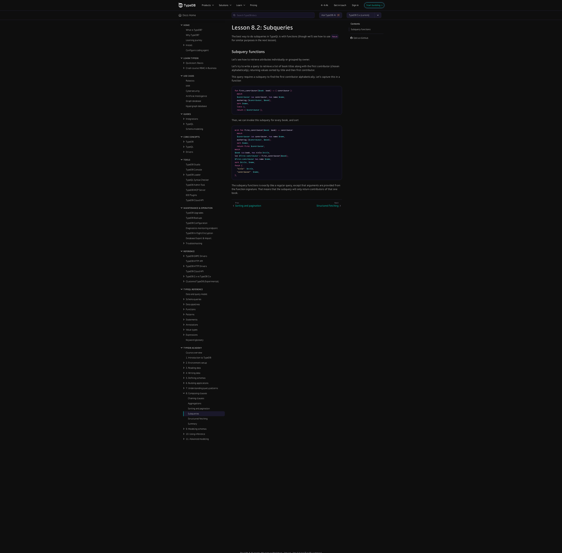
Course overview (194, 352)
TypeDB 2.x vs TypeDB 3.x (198, 276)
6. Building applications (197, 383)
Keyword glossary (194, 340)
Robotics (190, 80)
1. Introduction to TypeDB (198, 357)
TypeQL (189, 124)
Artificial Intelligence (196, 96)
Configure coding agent (197, 50)
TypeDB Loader (193, 174)
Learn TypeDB (191, 58)
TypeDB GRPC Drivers (196, 256)
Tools (187, 159)
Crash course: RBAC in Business (201, 68)
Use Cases (189, 76)
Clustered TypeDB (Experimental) (202, 281)
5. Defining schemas (195, 378)
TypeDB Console (194, 169)
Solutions (223, 5)
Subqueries (193, 413)
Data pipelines (193, 304)
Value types (192, 329)
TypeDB (189, 141)
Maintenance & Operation (198, 208)
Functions (191, 309)
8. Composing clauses (196, 393)
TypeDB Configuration (196, 223)
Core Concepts (192, 137)
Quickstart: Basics (194, 63)
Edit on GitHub (361, 38)
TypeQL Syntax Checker (197, 179)
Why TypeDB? (192, 35)
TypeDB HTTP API (194, 261)
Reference (189, 251)
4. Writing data (193, 373)
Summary (192, 423)
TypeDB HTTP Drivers (196, 266)
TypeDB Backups (194, 218)
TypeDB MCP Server (195, 190)
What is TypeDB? (194, 30)
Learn (239, 5)
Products (206, 5)
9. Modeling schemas (196, 428)
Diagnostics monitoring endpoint (202, 228)
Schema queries (193, 299)
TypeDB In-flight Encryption (199, 233)
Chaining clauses (196, 398)
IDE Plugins (191, 195)
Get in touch (340, 5)
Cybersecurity (193, 91)
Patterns (190, 314)
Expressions (192, 334)
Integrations (192, 118)
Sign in (355, 5)
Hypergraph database (196, 106)
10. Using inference (195, 434)
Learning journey (194, 40)
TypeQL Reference (193, 289)
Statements (191, 319)
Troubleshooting (194, 243)
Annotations (192, 324)
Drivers (189, 152)
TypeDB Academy (193, 348)
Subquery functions (361, 29)
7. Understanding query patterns (202, 388)
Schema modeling (194, 129)
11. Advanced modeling (197, 439)
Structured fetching (198, 418)
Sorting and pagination (199, 408)
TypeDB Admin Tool (195, 184)
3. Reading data (193, 367)
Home (187, 25)
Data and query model (196, 294)
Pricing (253, 5)
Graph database (193, 101)
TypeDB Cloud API (195, 200)
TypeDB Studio (193, 164)
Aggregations (194, 403)
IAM (188, 85)
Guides (187, 114)
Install (189, 45)
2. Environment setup (196, 362)
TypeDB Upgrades (194, 212)
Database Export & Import (198, 238)
